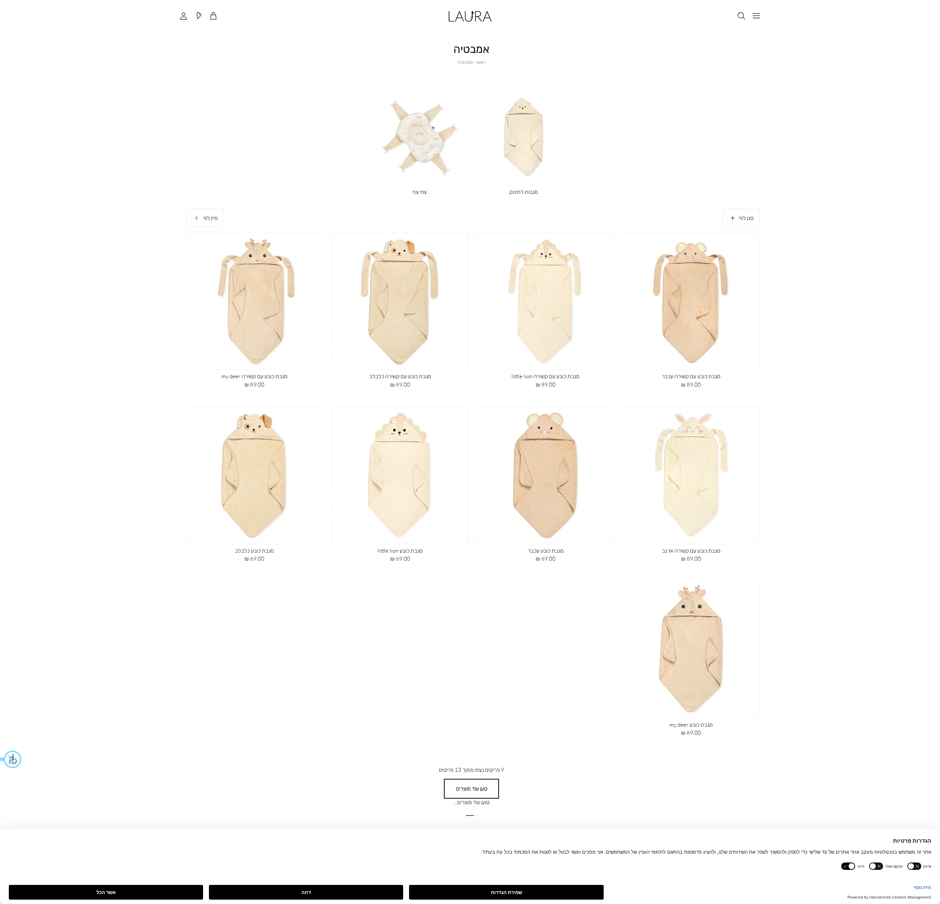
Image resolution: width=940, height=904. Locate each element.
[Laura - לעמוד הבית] (470, 16)
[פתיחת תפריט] (756, 16)
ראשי (481, 62)
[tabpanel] (419, 140)
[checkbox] (419, 140)
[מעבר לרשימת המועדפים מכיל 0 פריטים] (198, 16)
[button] (11, 759)
